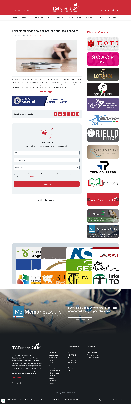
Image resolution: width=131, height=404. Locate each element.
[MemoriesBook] (37, 312)
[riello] (103, 129)
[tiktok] (113, 11)
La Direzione (33, 35)
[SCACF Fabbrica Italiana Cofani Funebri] (103, 53)
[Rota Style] (103, 146)
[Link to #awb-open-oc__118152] (117, 11)
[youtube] (109, 11)
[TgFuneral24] (65, 3)
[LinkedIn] (64, 114)
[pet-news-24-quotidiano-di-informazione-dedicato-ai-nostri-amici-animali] (103, 210)
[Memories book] (93, 311)
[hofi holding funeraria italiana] (103, 38)
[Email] (77, 114)
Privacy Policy (30, 176)
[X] (60, 114)
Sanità (39, 35)
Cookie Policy (70, 393)
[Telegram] (73, 114)
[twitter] (106, 11)
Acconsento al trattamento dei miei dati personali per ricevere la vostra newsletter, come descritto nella (45, 175)
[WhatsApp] (69, 114)
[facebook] (102, 11)
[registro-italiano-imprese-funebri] (103, 176)
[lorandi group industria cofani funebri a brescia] (103, 68)
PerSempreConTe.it (120, 400)
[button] (88, 199)
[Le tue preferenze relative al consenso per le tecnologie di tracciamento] (3, 401)
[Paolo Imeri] (103, 83)
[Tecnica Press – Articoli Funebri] (103, 161)
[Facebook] (55, 114)
